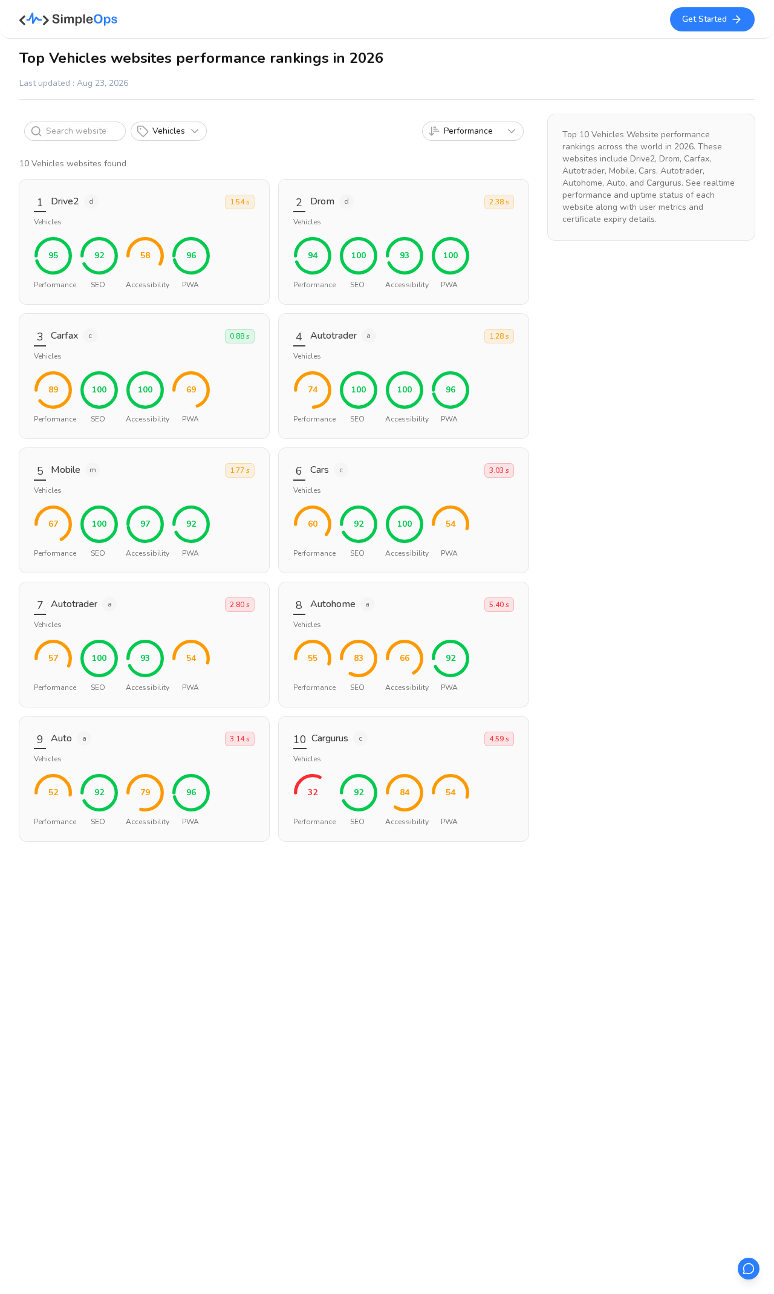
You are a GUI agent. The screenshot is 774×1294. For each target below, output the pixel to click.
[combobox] (473, 131)
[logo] (68, 19)
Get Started (704, 19)
